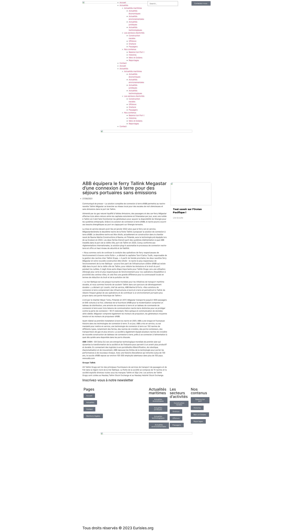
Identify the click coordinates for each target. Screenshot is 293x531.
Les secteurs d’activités (134, 33)
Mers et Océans (135, 57)
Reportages (134, 60)
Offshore (132, 41)
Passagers (133, 46)
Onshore (132, 44)
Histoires (132, 55)
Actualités (124, 5)
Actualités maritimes (133, 8)
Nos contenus (130, 49)
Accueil (123, 2)
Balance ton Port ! (136, 52)
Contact (123, 63)
